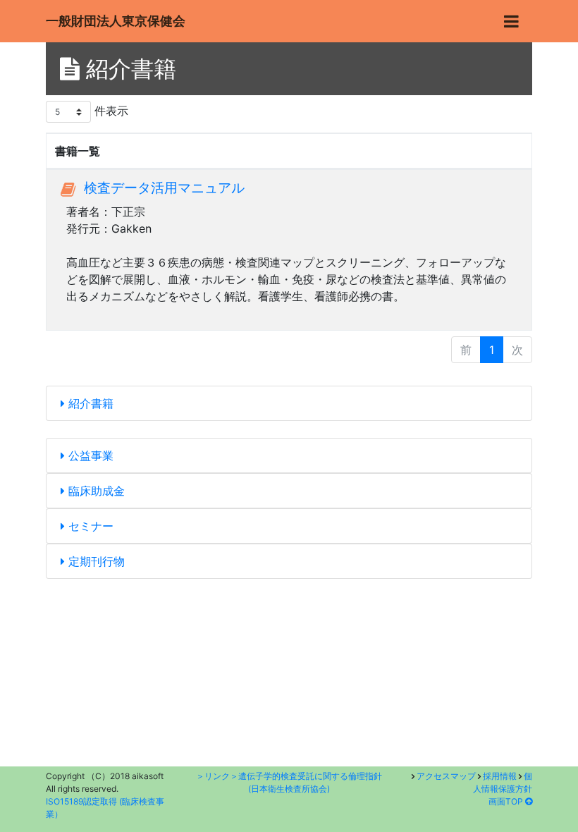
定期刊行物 (95, 561)
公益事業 (89, 455)
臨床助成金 (95, 491)
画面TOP (506, 801)
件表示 (109, 111)
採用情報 (500, 776)
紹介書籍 (89, 403)
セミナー (89, 526)
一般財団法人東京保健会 (115, 20)
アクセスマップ (446, 776)
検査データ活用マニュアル (164, 187)
